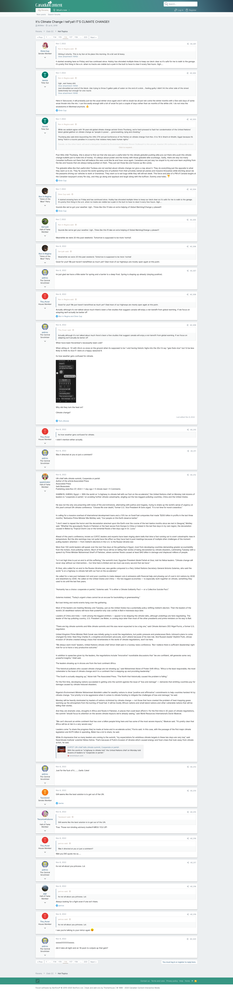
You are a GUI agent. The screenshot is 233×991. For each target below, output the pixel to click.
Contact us (145, 981)
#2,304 (193, 189)
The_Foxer (45, 301)
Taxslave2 (45, 798)
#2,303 (193, 119)
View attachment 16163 (68, 56)
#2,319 (193, 914)
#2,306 (193, 246)
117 (70, 37)
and (70, 316)
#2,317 (193, 862)
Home (187, 981)
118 (76, 37)
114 (54, 37)
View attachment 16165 (68, 93)
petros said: (63, 843)
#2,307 (193, 271)
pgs (45, 893)
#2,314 (193, 791)
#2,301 (193, 44)
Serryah (45, 227)
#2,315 (193, 812)
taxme (45, 80)
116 (65, 37)
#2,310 (193, 430)
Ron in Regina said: (66, 49)
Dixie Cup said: (64, 194)
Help (181, 981)
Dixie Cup (45, 51)
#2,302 (193, 73)
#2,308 (193, 294)
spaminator (45, 482)
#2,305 (193, 220)
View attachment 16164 (68, 86)
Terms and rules (158, 981)
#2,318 (193, 886)
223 (85, 37)
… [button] (50, 37)
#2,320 (193, 939)
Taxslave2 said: (64, 817)
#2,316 (193, 838)
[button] (69, 10)
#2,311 (193, 451)
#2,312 (193, 475)
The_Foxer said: (64, 330)
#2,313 (193, 767)
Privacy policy (172, 981)
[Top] (192, 981)
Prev (41, 37)
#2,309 (193, 325)
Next (92, 37)
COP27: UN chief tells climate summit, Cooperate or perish (93, 747)
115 (60, 37)
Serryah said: (63, 251)
